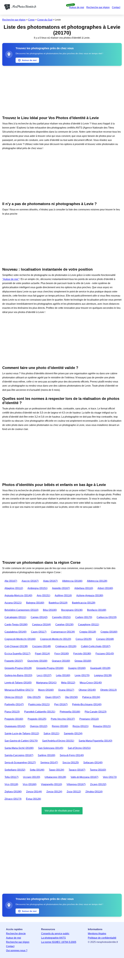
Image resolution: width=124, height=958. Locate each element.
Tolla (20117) (11, 777)
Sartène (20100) (46, 755)
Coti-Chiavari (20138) (16, 646)
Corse (31, 19)
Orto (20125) (34, 697)
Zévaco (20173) (13, 799)
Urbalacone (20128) (55, 777)
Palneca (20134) (91, 697)
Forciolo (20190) (82, 653)
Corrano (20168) (105, 639)
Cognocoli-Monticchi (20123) (55, 639)
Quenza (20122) (38, 726)
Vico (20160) (29, 784)
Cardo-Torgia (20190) (16, 624)
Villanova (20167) (76, 784)
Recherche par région (98, 7)
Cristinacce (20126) (65, 646)
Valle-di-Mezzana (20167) (84, 777)
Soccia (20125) (70, 762)
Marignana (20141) (46, 682)
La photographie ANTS (53, 938)
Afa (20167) (11, 581)
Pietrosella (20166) (70, 711)
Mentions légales (97, 933)
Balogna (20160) (35, 602)
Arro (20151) (43, 595)
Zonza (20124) (54, 791)
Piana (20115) (12, 711)
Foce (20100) (61, 653)
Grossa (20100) (83, 661)
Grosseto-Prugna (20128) (18, 668)
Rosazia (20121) (102, 726)
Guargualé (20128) (100, 668)
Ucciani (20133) (31, 777)
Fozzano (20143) (105, 653)
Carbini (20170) (83, 617)
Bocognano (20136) (72, 610)
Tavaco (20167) (77, 770)
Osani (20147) (52, 697)
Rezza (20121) (80, 726)
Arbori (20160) (105, 588)
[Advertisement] (62, 90)
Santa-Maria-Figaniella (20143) (95, 740)
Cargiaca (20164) (41, 624)
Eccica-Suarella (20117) (17, 653)
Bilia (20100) (50, 610)
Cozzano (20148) (41, 646)
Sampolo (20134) (73, 733)
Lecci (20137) (44, 675)
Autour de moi (76, 7)
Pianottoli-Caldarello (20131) (39, 711)
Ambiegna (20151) (37, 588)
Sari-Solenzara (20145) (50, 748)
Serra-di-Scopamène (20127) (20, 762)
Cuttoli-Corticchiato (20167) (95, 646)
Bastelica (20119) (58, 602)
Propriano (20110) (89, 719)
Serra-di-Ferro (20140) (72, 755)
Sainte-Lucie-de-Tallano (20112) (22, 733)
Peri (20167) (61, 704)
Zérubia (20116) (94, 791)
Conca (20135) (84, 639)
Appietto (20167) (61, 588)
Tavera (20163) (98, 770)
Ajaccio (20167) (30, 581)
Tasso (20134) (56, 770)
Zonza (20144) (34, 791)
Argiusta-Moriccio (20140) (18, 595)
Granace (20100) (61, 661)
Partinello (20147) (14, 704)
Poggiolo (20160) (14, 719)
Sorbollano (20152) (15, 770)
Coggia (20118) (87, 631)
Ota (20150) (71, 697)
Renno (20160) (60, 726)
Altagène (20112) (14, 588)
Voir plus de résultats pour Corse (62, 810)
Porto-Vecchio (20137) (63, 719)
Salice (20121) (51, 733)
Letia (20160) (63, 675)
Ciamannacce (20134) (63, 631)
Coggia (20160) (109, 631)
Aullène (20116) (63, 595)
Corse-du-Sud (44, 19)
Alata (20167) (50, 581)
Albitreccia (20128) (97, 581)
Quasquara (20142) (15, 726)
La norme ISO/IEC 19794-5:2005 (58, 942)
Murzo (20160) (46, 690)
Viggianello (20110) (51, 784)
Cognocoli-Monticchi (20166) (20, 639)
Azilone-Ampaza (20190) (89, 595)
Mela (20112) (68, 682)
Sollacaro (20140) (93, 762)
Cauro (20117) (38, 631)
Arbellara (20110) (83, 588)
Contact (116, 7)
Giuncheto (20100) (37, 661)
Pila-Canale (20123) (95, 711)
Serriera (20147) (49, 762)
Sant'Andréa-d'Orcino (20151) (58, 740)
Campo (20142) (39, 617)
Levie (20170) (82, 675)
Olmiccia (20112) (14, 697)
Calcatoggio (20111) (15, 617)
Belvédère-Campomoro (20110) (21, 610)
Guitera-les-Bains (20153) (18, 675)
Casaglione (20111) (88, 624)
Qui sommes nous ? (16, 950)
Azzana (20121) (13, 602)
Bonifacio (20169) (96, 610)
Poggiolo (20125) (37, 719)
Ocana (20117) (66, 690)
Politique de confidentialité (102, 938)
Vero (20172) (110, 777)
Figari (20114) (42, 653)
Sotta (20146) (37, 770)
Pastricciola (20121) (39, 704)
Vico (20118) (11, 784)
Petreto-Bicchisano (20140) (86, 704)
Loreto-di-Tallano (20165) (18, 682)
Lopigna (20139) (103, 675)
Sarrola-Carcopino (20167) (19, 755)
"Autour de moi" (10, 279)
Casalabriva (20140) (15, 631)
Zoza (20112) (74, 791)
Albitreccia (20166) (72, 581)
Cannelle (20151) (61, 617)
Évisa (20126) (33, 799)
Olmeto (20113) (108, 690)
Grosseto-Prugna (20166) (50, 668)
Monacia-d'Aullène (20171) (19, 690)
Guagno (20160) (77, 668)
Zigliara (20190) (13, 791)
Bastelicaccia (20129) (83, 602)
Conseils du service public (55, 933)
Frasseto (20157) (14, 661)
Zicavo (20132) (98, 784)
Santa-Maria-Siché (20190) (19, 748)
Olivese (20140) (87, 690)
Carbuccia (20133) (107, 617)
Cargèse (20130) (64, 624)
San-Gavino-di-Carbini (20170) (21, 740)
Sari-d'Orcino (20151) (79, 748)
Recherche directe (16, 933)
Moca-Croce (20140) (91, 682)
